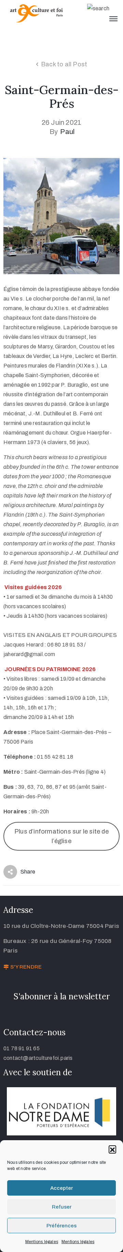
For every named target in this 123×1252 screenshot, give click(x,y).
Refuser (61, 1207)
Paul (67, 131)
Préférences (61, 1225)
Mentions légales (41, 1241)
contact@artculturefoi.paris (37, 1058)
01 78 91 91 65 (21, 1048)
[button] (112, 1149)
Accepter (61, 1188)
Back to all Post (64, 64)
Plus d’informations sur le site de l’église (61, 836)
